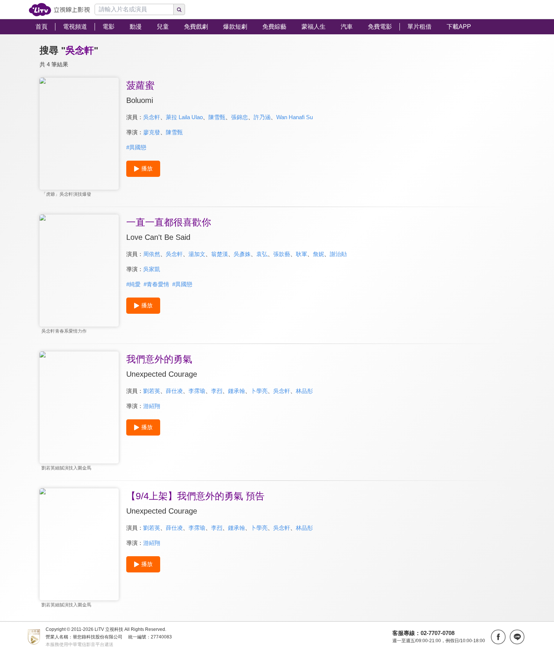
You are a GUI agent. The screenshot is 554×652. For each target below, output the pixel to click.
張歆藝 (281, 254)
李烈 (216, 391)
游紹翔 (151, 406)
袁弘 (262, 254)
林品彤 (304, 391)
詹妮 (318, 254)
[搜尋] (179, 9)
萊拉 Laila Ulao (184, 117)
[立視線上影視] (59, 9)
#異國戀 (136, 147)
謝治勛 (338, 254)
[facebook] (498, 636)
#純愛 (133, 284)
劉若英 (151, 391)
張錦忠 (239, 117)
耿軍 (301, 254)
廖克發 (151, 132)
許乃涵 (262, 117)
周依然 (151, 254)
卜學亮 (259, 391)
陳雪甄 (216, 117)
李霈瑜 (196, 391)
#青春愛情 (156, 284)
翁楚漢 (219, 254)
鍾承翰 (236, 391)
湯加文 (196, 254)
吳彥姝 (242, 254)
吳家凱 (151, 269)
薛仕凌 (174, 391)
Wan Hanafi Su (294, 117)
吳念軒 (151, 117)
